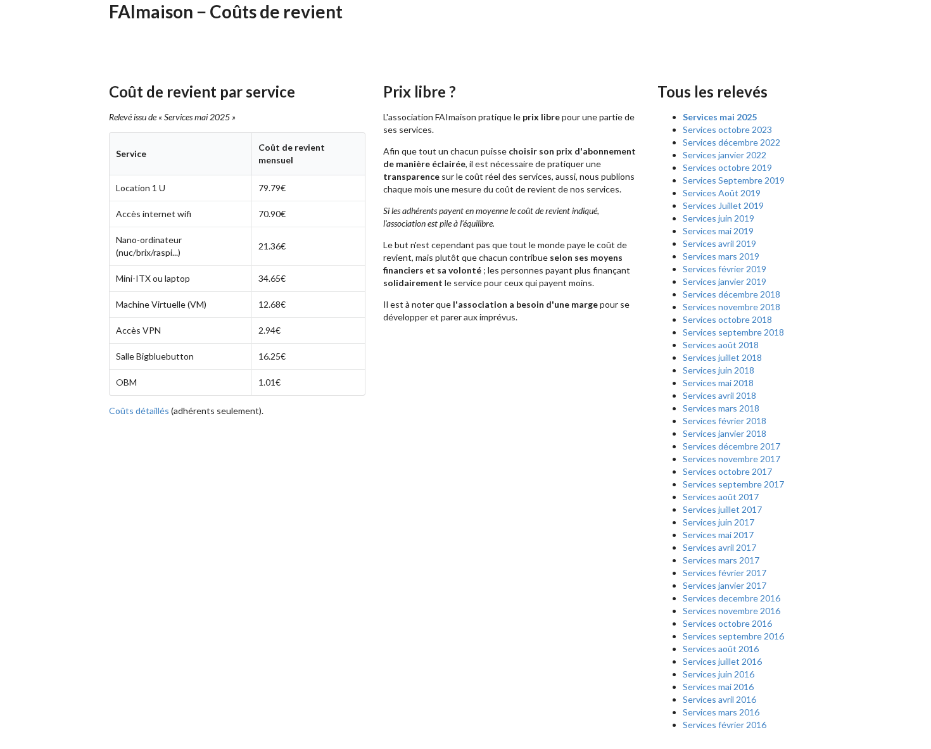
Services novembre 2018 (731, 306)
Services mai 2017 (718, 534)
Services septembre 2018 (733, 332)
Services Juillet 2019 (723, 205)
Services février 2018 (724, 420)
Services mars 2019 (721, 256)
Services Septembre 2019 (734, 180)
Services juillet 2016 (722, 661)
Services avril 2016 (719, 699)
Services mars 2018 (721, 408)
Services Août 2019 (722, 192)
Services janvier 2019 (724, 281)
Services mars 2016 (721, 712)
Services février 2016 (724, 724)
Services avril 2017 (719, 547)
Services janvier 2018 (724, 433)
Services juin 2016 (718, 674)
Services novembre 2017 (731, 458)
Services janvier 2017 (724, 585)
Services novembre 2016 (731, 610)
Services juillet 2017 (722, 509)
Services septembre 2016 (733, 636)
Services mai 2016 (718, 686)
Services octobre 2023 (727, 129)
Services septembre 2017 (733, 484)
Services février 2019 (724, 268)
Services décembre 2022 (731, 142)
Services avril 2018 (719, 395)
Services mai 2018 (718, 382)
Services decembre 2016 (731, 598)
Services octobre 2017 (727, 471)
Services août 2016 (721, 648)
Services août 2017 (721, 496)
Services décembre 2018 (731, 294)
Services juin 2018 (718, 370)
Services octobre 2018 (727, 319)
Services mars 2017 (721, 560)
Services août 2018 (721, 344)
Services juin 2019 (718, 218)
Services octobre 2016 (727, 623)
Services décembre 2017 (731, 446)
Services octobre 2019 (727, 167)
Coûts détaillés (139, 410)
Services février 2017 (724, 572)
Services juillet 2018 (722, 357)
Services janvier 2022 (724, 154)
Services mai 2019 (718, 230)
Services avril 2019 (719, 243)
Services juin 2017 (718, 522)
